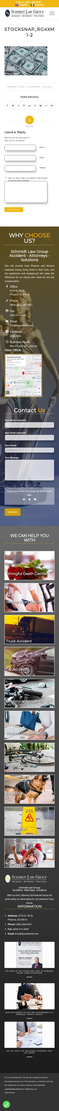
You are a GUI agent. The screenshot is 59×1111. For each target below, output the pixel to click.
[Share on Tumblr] (35, 105)
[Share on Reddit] (46, 105)
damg (49, 87)
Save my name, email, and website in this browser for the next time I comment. (27, 179)
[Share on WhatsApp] (18, 105)
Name (42, 147)
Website (43, 168)
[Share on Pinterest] (24, 105)
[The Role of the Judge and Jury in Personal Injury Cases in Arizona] (29, 955)
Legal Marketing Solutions (13, 1089)
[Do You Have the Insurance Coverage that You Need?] (29, 1035)
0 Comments (33, 87)
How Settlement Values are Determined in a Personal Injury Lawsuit (29, 1013)
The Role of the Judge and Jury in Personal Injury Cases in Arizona (29, 972)
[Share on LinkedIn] (29, 105)
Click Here (15, 335)
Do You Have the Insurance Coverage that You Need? (30, 1051)
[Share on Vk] (40, 105)
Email (42, 157)
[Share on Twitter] (13, 105)
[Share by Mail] (51, 105)
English (23, 5)
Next (50, 988)
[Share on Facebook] (7, 105)
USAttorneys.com (31, 1089)
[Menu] (51, 13)
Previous (8, 988)
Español (39, 5)
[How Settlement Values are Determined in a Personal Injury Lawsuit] (29, 996)
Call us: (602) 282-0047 (29, 2)
